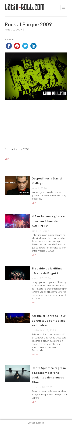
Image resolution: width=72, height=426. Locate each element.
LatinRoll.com (25, 7)
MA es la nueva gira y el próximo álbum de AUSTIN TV (49, 220)
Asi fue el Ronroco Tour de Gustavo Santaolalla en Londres (49, 320)
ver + (8, 158)
